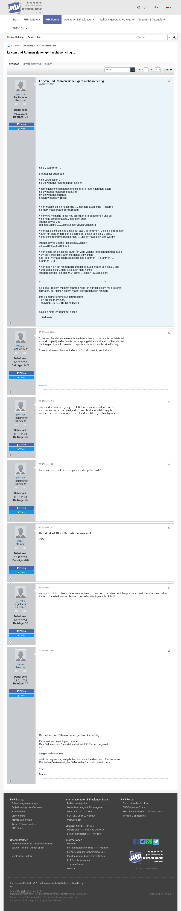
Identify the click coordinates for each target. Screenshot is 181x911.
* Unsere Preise (75, 864)
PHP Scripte (31, 19)
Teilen (23, 124)
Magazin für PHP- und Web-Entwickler (86, 829)
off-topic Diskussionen (134, 815)
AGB (35, 883)
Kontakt (27, 883)
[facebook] (136, 843)
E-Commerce (18, 811)
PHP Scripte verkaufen (78, 860)
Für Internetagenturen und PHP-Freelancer (88, 847)
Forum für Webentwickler (135, 803)
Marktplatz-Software (22, 819)
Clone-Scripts (18, 815)
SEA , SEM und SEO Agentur (81, 815)
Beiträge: (18, 116)
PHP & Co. (19, 28)
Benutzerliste (34, 37)
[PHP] (24, 7)
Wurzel (20, 346)
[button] (156, 7)
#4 (169, 465)
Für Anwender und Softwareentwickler (86, 852)
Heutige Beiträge (15, 37)
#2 (169, 333)
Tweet (22, 128)
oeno (20, 664)
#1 (169, 81)
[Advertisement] (104, 127)
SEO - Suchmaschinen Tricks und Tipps (142, 811)
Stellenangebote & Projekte (115, 19)
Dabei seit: (20, 109)
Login (143, 7)
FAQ (12, 886)
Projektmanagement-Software (27, 807)
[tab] (14, 64)
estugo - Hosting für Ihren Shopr (28, 847)
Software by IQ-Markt (160, 894)
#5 (169, 528)
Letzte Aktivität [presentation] (32, 64)
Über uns (71, 843)
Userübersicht (74, 819)
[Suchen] (174, 37)
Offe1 (20, 541)
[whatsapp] (149, 843)
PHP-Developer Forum (134, 807)
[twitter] (143, 843)
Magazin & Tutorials (151, 19)
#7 (169, 651)
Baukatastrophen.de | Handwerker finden (32, 843)
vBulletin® (25, 891)
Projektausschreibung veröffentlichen (86, 856)
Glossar (71, 868)
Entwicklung (28, 46)
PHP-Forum (52, 19)
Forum (16, 46)
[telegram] (156, 842)
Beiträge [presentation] (14, 64)
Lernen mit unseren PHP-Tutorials (84, 833)
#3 (169, 401)
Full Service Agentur (77, 803)
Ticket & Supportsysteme (24, 824)
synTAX (20, 94)
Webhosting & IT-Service (79, 811)
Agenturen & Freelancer (78, 19)
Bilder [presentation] (48, 64)
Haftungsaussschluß (49, 883)
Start (15, 19)
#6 (169, 588)
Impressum (16, 883)
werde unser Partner (22, 856)
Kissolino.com (43, 386)
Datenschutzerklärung (72, 883)
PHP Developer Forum (46, 46)
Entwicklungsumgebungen (25, 803)
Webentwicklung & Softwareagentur (85, 807)
